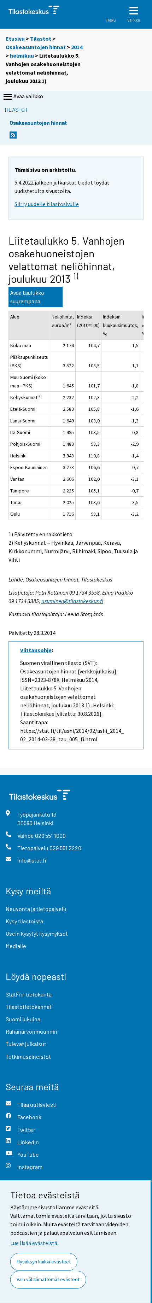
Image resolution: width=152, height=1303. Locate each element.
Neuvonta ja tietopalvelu (36, 908)
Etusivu (15, 38)
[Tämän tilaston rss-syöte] (13, 137)
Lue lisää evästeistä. (34, 1242)
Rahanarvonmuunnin (31, 1031)
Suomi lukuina (23, 1019)
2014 (76, 47)
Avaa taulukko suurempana (27, 297)
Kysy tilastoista (24, 921)
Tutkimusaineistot (28, 1056)
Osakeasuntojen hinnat (36, 47)
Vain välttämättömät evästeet (48, 1279)
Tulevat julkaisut (26, 1043)
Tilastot (40, 38)
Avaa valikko (28, 96)
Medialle (16, 945)
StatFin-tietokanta (29, 994)
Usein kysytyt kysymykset (37, 933)
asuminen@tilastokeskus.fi (72, 600)
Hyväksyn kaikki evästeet (44, 1261)
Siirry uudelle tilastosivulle (46, 204)
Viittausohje (36, 650)
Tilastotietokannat (29, 1006)
